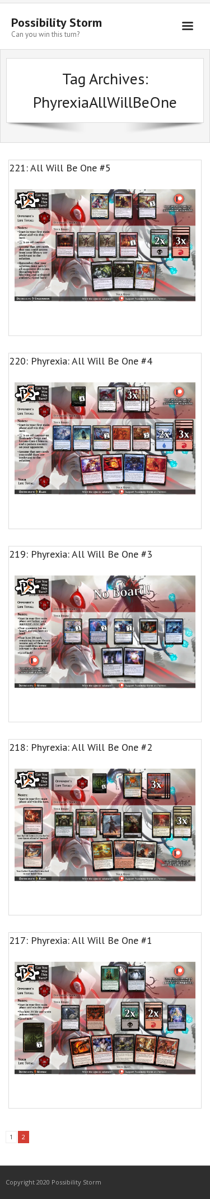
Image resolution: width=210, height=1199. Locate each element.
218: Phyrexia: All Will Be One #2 (80, 747)
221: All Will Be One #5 (60, 167)
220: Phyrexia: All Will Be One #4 (80, 360)
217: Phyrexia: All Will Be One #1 (80, 940)
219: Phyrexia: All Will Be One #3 (80, 554)
